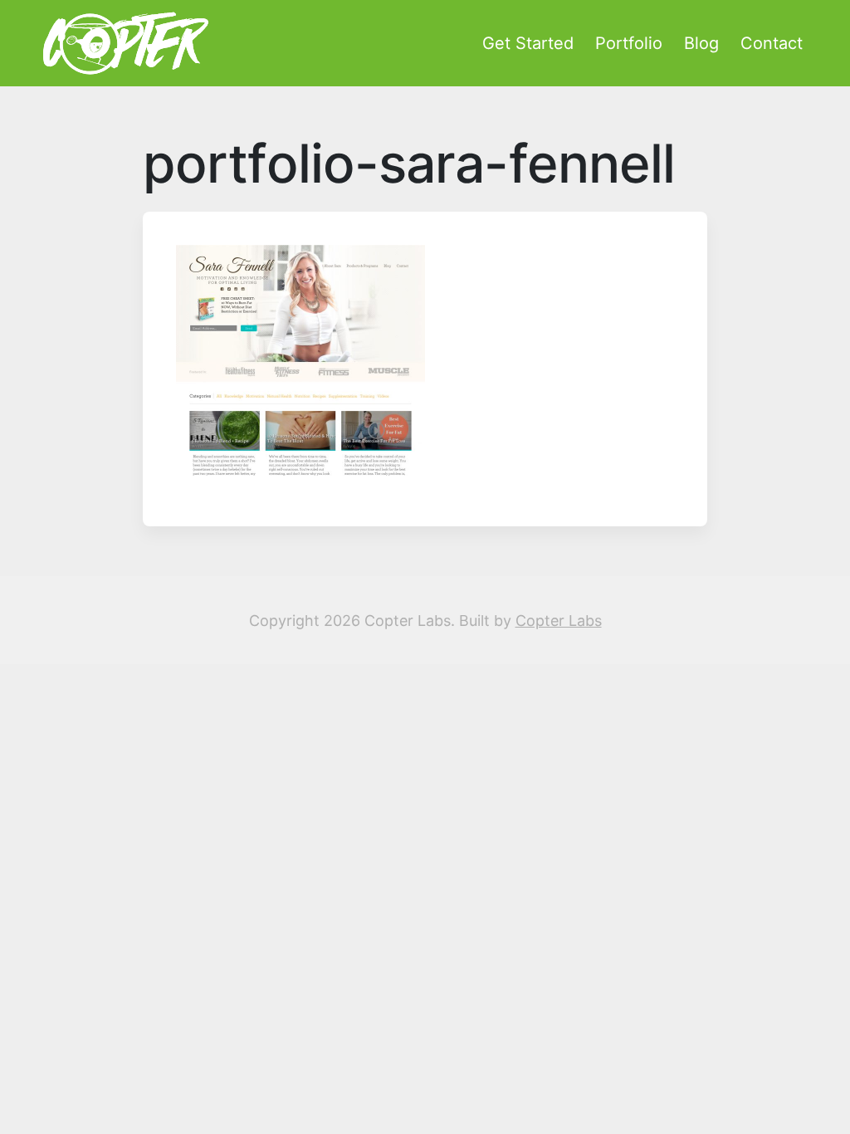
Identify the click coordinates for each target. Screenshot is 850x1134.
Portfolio (628, 43)
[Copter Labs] (125, 43)
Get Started (528, 43)
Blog (701, 43)
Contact (771, 43)
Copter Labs (558, 620)
